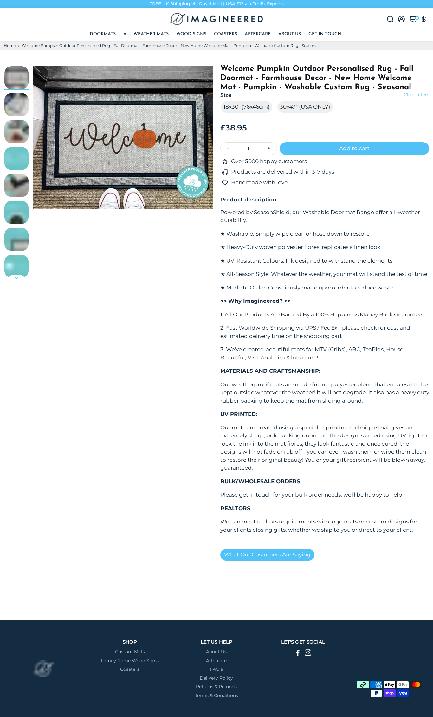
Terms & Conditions (216, 695)
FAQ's (216, 669)
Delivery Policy (216, 678)
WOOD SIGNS (191, 34)
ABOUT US (289, 34)
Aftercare (216, 660)
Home (10, 45)
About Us (216, 652)
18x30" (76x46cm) (246, 107)
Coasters (129, 669)
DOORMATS (103, 34)
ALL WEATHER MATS (146, 34)
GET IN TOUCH (324, 34)
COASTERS (225, 34)
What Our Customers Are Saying (267, 554)
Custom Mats (130, 652)
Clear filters (416, 95)
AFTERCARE (258, 34)
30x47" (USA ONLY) (305, 107)
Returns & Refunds (216, 686)
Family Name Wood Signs (130, 660)
